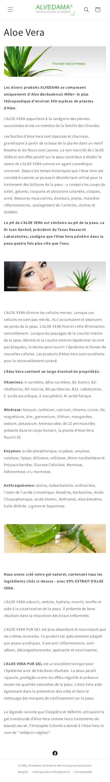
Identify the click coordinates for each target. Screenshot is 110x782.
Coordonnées (83, 772)
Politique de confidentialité (51, 772)
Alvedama (35, 765)
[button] (10, 9)
